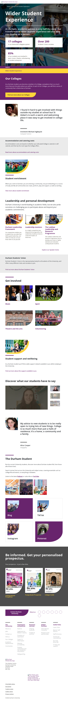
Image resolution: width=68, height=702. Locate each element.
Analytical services (32, 633)
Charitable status (10, 684)
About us (33, 612)
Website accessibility (20, 644)
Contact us (8, 634)
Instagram (13, 538)
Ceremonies (9, 646)
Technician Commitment (57, 637)
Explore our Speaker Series (50, 250)
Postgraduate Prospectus (33, 595)
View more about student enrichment (17, 190)
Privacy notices (9, 694)
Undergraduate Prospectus (10, 596)
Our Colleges (9, 639)
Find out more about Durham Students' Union (20, 269)
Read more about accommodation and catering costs (22, 152)
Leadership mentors (33, 227)
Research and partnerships (45, 633)
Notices (19, 629)
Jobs (6, 631)
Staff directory (57, 634)
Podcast (20, 476)
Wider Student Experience (13, 70)
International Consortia (45, 629)
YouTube (36, 476)
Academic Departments (9, 642)
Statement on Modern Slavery (22, 632)
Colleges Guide (49, 595)
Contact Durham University (16, 612)
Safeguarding (21, 654)
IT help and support (56, 645)
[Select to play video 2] (55, 396)
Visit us (7, 637)
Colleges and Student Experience (20, 6)
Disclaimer (8, 686)
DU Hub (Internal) (55, 641)
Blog (10, 515)
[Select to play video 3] (55, 403)
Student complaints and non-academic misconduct (21, 649)
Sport (37, 304)
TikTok (40, 515)
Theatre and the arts (13, 329)
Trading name (9, 689)
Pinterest (41, 538)
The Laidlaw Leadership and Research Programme (51, 230)
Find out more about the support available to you (21, 371)
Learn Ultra (56, 627)
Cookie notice (9, 691)
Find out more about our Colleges (19, 95)
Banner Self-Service (56, 630)
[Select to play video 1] (55, 388)
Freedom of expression (20, 636)
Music (7, 304)
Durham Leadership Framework (13, 228)
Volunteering (40, 329)
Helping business (31, 629)
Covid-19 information (20, 640)
